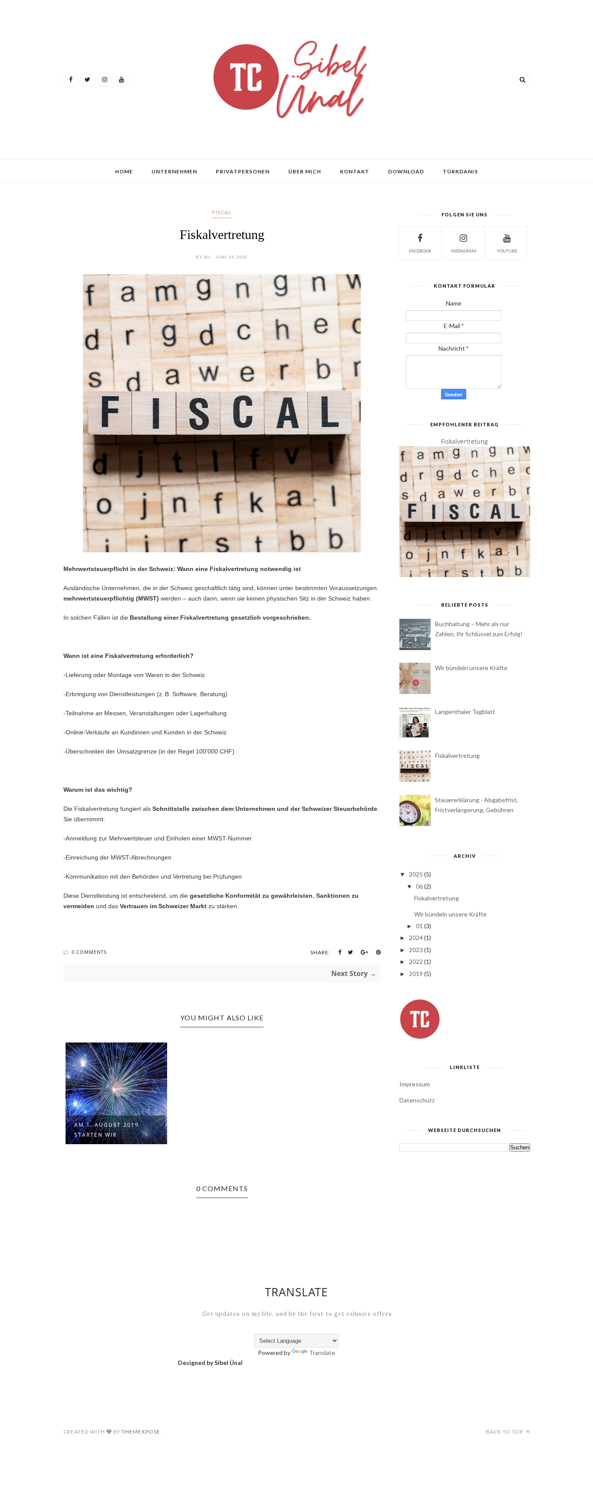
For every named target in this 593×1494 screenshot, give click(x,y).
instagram (463, 250)
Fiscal (221, 212)
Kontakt (354, 171)
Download (406, 171)
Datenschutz (417, 1100)
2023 (416, 949)
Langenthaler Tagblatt (465, 711)
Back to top (505, 1431)
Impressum (414, 1084)
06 (419, 886)
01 (419, 926)
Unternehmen (174, 171)
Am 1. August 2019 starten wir (106, 1130)
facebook (420, 250)
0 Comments (89, 952)
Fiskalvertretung (464, 441)
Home (124, 171)
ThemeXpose (141, 1431)
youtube (507, 250)
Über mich (304, 171)
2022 (416, 961)
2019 (416, 973)
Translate (322, 1352)
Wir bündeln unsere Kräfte (471, 667)
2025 (416, 874)
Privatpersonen (243, 171)
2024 (416, 937)
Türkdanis (460, 171)
